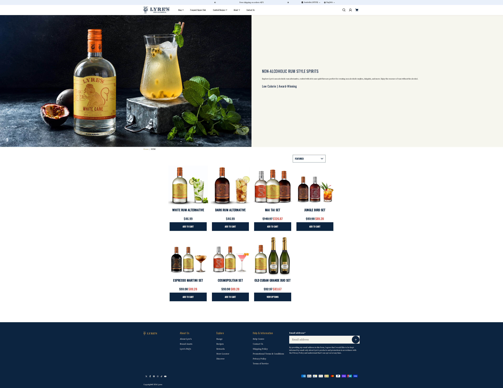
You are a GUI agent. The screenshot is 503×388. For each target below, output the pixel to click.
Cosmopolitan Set (230, 280)
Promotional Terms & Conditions (268, 353)
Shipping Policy (260, 349)
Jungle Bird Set (315, 209)
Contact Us (251, 10)
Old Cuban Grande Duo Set (273, 280)
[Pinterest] (153, 376)
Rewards (220, 349)
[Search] (344, 10)
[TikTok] (161, 376)
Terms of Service (261, 363)
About (236, 10)
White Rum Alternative (188, 209)
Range (219, 339)
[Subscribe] (355, 339)
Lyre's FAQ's (185, 349)
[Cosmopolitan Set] (230, 256)
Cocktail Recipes (219, 10)
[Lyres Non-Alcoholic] (156, 10)
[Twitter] (146, 376)
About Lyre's (186, 339)
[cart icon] (357, 10)
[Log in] (350, 10)
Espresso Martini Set (188, 280)
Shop (180, 10)
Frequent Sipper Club (198, 10)
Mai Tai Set (272, 209)
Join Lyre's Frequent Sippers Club (257, 2)
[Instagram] (157, 376)
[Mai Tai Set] (272, 185)
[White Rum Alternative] (188, 185)
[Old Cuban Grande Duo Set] (272, 256)
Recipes (220, 344)
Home (146, 149)
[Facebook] (150, 376)
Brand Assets (186, 344)
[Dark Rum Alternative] (230, 185)
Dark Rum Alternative (230, 209)
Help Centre (258, 339)
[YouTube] (165, 376)
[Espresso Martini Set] (188, 256)
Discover (220, 358)
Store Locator (222, 353)
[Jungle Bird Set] (315, 185)
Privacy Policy (259, 358)
